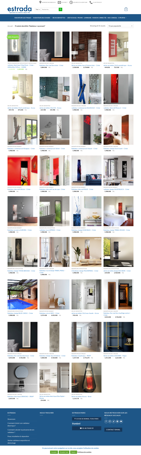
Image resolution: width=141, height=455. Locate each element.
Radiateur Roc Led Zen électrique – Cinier (21, 356)
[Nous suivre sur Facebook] (106, 421)
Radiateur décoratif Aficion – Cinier (19, 189)
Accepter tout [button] (64, 452)
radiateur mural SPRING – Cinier (50, 230)
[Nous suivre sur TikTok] (113, 421)
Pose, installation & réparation (18, 436)
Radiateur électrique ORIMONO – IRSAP (21, 396)
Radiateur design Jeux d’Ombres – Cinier (53, 356)
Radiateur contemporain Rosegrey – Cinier (21, 148)
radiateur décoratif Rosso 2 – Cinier (115, 108)
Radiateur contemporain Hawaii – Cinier (85, 148)
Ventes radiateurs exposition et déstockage (19, 441)
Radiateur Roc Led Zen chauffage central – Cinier (117, 314)
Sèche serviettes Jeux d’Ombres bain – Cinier (86, 65)
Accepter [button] (54, 452)
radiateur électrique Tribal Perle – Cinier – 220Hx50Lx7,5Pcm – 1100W (21, 66)
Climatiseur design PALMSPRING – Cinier (85, 271)
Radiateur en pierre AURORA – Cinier (20, 230)
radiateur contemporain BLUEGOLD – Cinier (86, 108)
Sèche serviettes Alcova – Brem (81, 396)
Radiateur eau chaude (41, 18)
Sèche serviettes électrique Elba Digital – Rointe (52, 397)
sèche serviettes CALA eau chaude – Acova (85, 313)
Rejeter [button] (73, 452)
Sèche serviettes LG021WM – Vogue (115, 356)
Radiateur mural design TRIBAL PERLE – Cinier (52, 271)
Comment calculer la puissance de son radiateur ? (21, 431)
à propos (121, 18)
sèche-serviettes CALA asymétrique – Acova (118, 65)
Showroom (11, 419)
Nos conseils (112, 18)
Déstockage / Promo (75, 18)
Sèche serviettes (59, 18)
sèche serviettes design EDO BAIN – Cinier (117, 271)
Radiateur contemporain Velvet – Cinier (52, 148)
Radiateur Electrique (23, 18)
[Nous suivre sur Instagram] (110, 421)
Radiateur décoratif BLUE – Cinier (82, 189)
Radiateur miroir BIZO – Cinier (49, 313)
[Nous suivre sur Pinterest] (117, 421)
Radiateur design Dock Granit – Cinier (116, 148)
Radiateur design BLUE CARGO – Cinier (20, 313)
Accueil (10, 26)
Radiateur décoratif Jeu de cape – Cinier (52, 189)
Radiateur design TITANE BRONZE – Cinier (21, 271)
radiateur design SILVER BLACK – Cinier (116, 189)
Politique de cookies (84, 452)
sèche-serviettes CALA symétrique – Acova (21, 108)
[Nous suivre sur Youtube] (121, 421)
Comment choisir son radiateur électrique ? (19, 424)
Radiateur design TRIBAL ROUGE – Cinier (117, 230)
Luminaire (87, 18)
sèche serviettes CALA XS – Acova (50, 108)
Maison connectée (99, 18)
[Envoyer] (60, 9)
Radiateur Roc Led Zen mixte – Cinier (51, 65)
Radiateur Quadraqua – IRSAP (81, 356)
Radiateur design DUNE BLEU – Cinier (84, 230)
